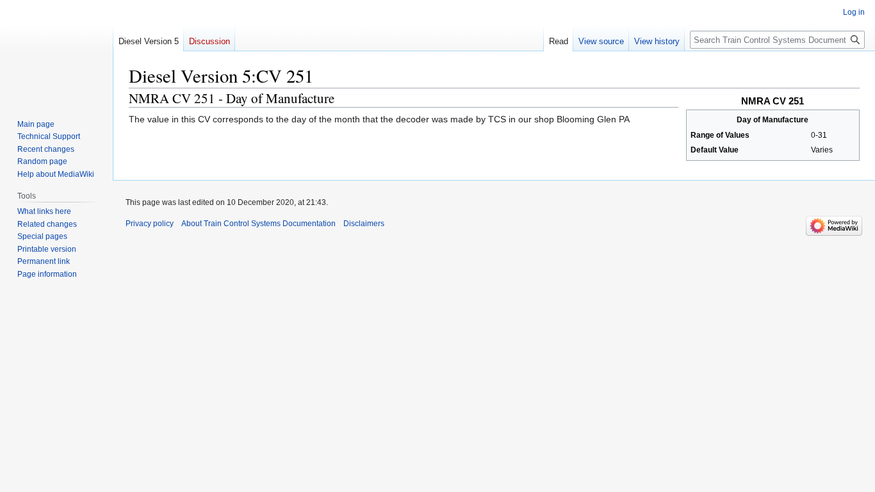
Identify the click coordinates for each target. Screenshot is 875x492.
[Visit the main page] (56, 51)
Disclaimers (363, 223)
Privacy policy (150, 223)
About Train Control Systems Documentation (258, 223)
